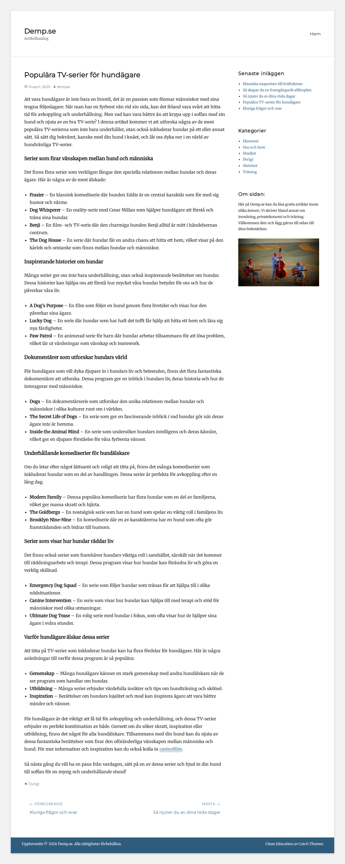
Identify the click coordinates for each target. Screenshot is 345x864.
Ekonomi (250, 141)
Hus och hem (254, 147)
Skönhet (250, 165)
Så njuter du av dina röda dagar (269, 96)
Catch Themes (311, 844)
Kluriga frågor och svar (262, 108)
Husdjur (249, 153)
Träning (250, 172)
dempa (63, 87)
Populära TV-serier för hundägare (272, 102)
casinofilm (171, 749)
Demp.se (40, 31)
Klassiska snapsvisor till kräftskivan (273, 84)
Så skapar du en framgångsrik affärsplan (277, 90)
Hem (315, 33)
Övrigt (33, 784)
